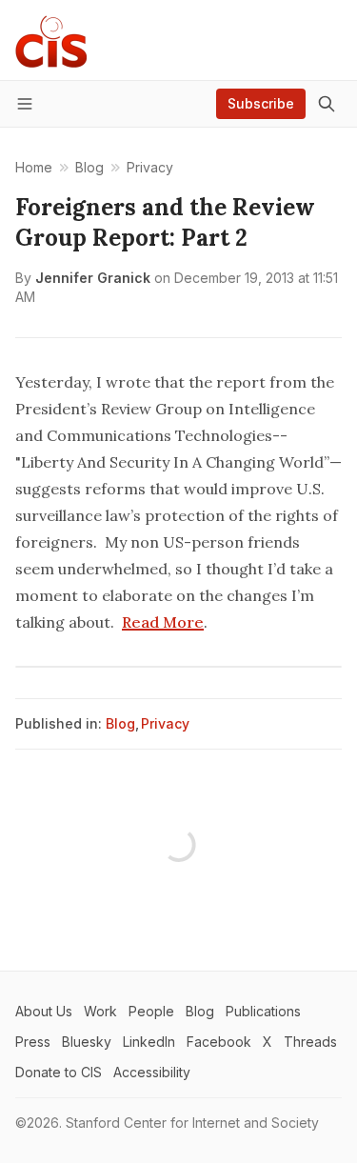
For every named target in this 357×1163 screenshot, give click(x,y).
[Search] (326, 104)
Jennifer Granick (92, 278)
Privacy (165, 723)
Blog (120, 723)
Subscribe (261, 103)
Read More (163, 622)
